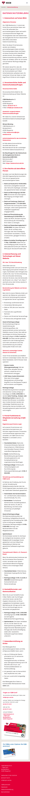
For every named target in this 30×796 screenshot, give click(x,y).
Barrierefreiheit (5, 792)
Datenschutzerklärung (7, 789)
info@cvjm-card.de (8, 697)
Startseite (3, 7)
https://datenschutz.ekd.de (15, 163)
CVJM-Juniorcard (5, 784)
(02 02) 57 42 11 (12, 105)
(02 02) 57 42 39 (7, 704)
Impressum (4, 787)
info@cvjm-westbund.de (14, 108)
